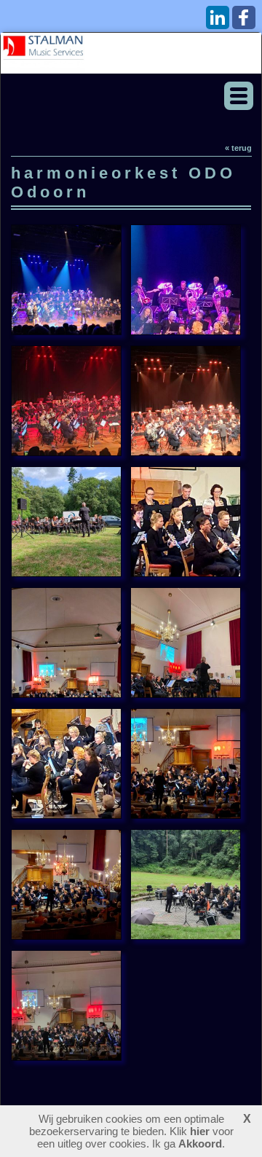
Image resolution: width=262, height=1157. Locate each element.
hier (200, 1131)
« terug (238, 148)
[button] (238, 96)
